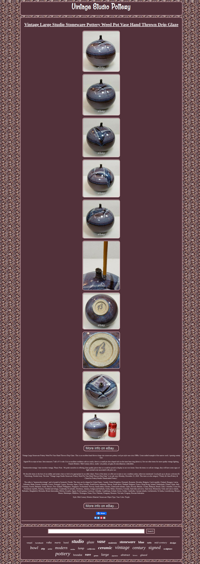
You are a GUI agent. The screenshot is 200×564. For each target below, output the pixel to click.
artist (50, 549)
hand (66, 542)
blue (141, 542)
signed (154, 547)
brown (135, 555)
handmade (39, 543)
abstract (125, 554)
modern (61, 548)
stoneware (127, 542)
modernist (112, 543)
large (105, 554)
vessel (29, 543)
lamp (81, 548)
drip (43, 548)
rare (88, 554)
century (139, 547)
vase (101, 541)
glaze (90, 542)
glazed (143, 554)
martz (58, 542)
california (91, 549)
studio (78, 541)
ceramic (105, 547)
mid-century (160, 542)
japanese (115, 556)
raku (49, 542)
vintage (122, 547)
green (96, 556)
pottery (62, 553)
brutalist (77, 554)
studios (72, 549)
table (149, 542)
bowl (34, 547)
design (173, 543)
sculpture (168, 549)
